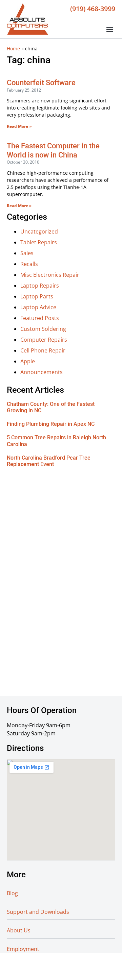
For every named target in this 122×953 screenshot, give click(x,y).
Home (13, 48)
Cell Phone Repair (42, 350)
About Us (18, 930)
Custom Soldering (43, 329)
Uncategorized (39, 231)
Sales (27, 253)
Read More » (19, 126)
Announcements (41, 372)
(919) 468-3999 (92, 8)
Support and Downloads (38, 911)
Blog (12, 893)
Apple (27, 361)
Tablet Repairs (38, 242)
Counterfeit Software (41, 82)
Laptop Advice (38, 307)
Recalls (29, 264)
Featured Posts (39, 318)
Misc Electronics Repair (49, 274)
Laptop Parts (36, 296)
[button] (109, 29)
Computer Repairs (43, 339)
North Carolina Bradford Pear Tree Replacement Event (48, 461)
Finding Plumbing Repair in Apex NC (51, 424)
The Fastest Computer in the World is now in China (53, 150)
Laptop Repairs (39, 285)
